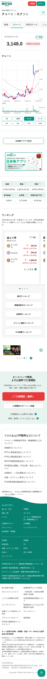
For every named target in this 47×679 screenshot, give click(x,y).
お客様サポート (8, 523)
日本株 (4, 540)
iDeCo (4, 552)
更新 (40, 37)
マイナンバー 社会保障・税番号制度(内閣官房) (19, 572)
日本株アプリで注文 (23, 141)
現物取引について (12, 448)
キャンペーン (7, 527)
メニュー (41, 674)
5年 (29, 123)
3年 (18, 123)
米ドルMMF (28, 552)
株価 (6, 25)
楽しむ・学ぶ (7, 509)
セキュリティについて (10, 592)
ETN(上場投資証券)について (16, 457)
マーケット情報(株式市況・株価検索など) (32, 518)
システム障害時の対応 (10, 598)
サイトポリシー (29, 611)
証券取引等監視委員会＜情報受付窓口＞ (17, 568)
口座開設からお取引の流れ (21, 414)
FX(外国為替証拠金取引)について (18, 482)
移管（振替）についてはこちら (21, 418)
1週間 (18, 119)
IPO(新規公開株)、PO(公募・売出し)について (23, 467)
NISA (25, 548)
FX (25, 544)
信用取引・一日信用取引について (18, 473)
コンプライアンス (8, 605)
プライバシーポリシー (10, 618)
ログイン (41, 3)
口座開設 (32, 3)
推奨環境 (27, 618)
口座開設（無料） (25, 396)
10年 (40, 123)
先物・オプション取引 (10, 548)
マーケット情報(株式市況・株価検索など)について (23, 441)
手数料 (26, 509)
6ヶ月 (40, 119)
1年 (6, 123)
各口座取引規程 (8, 588)
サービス (27, 513)
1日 (6, 119)
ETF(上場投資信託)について (16, 452)
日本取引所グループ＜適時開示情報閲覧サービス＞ (21, 564)
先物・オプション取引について (17, 477)
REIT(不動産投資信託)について (17, 461)
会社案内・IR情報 (8, 531)
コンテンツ (43, 14)
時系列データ (31, 25)
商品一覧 (5, 513)
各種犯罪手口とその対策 (33, 588)
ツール (4, 517)
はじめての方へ (8, 505)
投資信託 (5, 544)
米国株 (26, 540)
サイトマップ (7, 556)
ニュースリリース (30, 527)
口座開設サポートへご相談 (23, 406)
